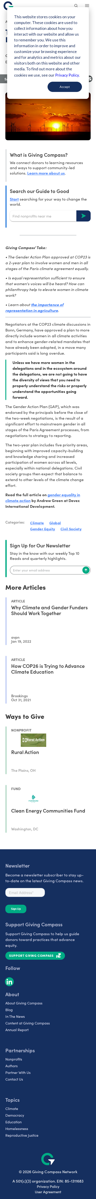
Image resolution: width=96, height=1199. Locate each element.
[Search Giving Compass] (76, 6)
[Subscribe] (86, 570)
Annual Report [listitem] (17, 1029)
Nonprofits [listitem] (13, 1059)
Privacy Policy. (67, 75)
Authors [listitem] (11, 1065)
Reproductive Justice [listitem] (21, 1135)
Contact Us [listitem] (14, 1079)
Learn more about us (46, 173)
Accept (65, 87)
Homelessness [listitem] (16, 1128)
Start (14, 199)
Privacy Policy (48, 1186)
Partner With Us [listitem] (18, 1072)
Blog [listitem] (9, 1009)
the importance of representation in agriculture (34, 307)
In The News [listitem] (15, 1016)
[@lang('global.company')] (8, 5)
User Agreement (48, 1191)
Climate (37, 522)
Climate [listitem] (11, 1108)
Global (55, 522)
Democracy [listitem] (14, 1115)
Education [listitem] (13, 1122)
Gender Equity (42, 528)
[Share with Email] (89, 78)
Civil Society (71, 528)
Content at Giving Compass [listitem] (27, 1023)
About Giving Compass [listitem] (23, 1003)
